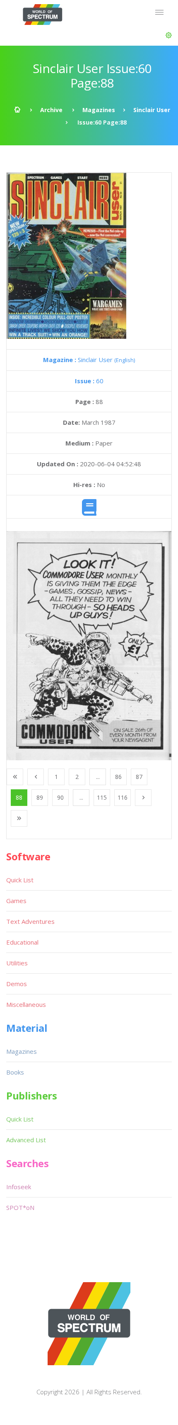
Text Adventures (30, 921)
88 (19, 797)
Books (15, 1072)
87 (139, 777)
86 (118, 777)
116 (122, 797)
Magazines (98, 110)
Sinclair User (151, 110)
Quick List (20, 880)
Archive (51, 110)
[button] (169, 35)
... (98, 777)
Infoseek (18, 1187)
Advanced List (26, 1140)
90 (60, 797)
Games (16, 900)
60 (89, 381)
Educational (22, 942)
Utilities (17, 963)
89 (39, 797)
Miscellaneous (26, 1004)
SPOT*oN (20, 1207)
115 (102, 797)
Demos (16, 983)
